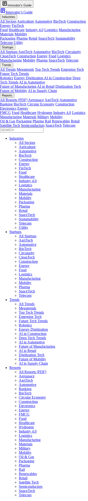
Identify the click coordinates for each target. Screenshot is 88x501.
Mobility (21, 34)
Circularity (73, 52)
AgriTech (25, 52)
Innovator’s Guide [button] (16, 3)
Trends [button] (6, 65)
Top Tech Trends (47, 69)
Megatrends (25, 69)
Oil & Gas (7, 121)
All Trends (8, 69)
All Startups (9, 52)
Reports (15, 368)
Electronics (8, 108)
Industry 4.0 (34, 30)
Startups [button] (7, 47)
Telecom (6, 43)
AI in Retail (45, 86)
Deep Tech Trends (32, 338)
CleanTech (8, 56)
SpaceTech (46, 38)
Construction (76, 21)
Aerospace (36, 100)
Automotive (43, 21)
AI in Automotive (32, 82)
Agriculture (25, 21)
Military (43, 117)
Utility (18, 43)
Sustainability (65, 38)
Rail (48, 121)
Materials (7, 34)
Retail (33, 38)
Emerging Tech (72, 69)
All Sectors (8, 21)
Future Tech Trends (14, 74)
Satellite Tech (10, 125)
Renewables (61, 121)
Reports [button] (7, 95)
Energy (5, 26)
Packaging (7, 38)
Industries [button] (8, 17)
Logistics (51, 30)
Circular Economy (40, 104)
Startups (15, 232)
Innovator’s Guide (16, 12)
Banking (6, 104)
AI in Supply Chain (42, 91)
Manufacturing (69, 30)
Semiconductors (33, 125)
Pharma (22, 38)
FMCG (5, 113)
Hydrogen (44, 113)
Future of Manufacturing (18, 86)
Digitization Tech (68, 86)
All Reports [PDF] (13, 100)
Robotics (6, 78)
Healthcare (17, 30)
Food (4, 30)
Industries (16, 138)
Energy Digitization (29, 78)
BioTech (59, 21)
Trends (14, 300)
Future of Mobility (13, 91)
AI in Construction (58, 78)
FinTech (18, 26)
